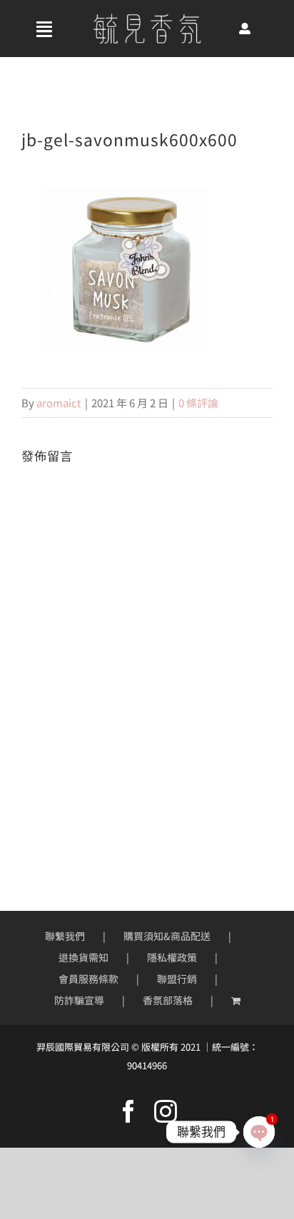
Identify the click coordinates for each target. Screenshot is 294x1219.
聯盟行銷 (177, 978)
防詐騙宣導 (79, 1000)
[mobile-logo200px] (147, 18)
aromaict (58, 402)
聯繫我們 (65, 936)
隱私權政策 (172, 957)
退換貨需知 (83, 957)
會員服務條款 (88, 978)
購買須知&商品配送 (167, 936)
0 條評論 (198, 402)
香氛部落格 (168, 1000)
